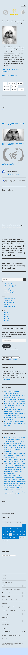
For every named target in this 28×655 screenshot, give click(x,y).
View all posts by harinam (13, 174)
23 (4, 537)
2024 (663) (7, 316)
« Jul (7, 543)
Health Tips (5, 624)
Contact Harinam (7, 582)
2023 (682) (7, 318)
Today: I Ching (6, 596)
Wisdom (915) (8, 288)
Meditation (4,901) (9, 302)
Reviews (4, 603)
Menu (23, 5)
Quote (19, 180)
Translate (14, 359)
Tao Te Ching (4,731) (9, 306)
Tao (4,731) (7, 304)
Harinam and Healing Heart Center (10, 643)
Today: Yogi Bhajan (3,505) (11, 284)
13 (17, 531)
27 (17, 537)
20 (17, 534)
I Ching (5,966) (8, 300)
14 (20, 531)
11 (10, 531)
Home (4, 575)
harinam (6, 180)
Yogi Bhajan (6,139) (9, 298)
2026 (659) (7, 312)
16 (4, 534)
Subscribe (6, 346)
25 (10, 537)
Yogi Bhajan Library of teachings (11, 635)
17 (7, 534)
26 (14, 537)
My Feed (4, 638)
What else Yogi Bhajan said (9, 75)
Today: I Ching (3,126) (10, 286)
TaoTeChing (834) (9, 292)
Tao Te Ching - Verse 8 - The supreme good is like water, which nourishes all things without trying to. (14, 455)
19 (14, 534)
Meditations (5, 585)
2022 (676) (7, 320)
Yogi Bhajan (12, 181)
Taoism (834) (7, 290)
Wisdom (4, 621)
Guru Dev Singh (6, 631)
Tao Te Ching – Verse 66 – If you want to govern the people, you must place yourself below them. (15, 405)
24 (7, 537)
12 (14, 531)
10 (7, 531)
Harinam (4, 578)
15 (24, 531)
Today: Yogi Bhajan (7, 593)
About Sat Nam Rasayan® (9, 600)
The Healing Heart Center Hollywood (12, 607)
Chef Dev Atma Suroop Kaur (10, 610)
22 (24, 534)
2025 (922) (7, 314)
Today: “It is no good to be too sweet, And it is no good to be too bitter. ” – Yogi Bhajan (14, 423)
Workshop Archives (7, 614)
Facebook (6, 502)
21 (20, 534)
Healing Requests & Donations (11, 589)
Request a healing (7, 379)
